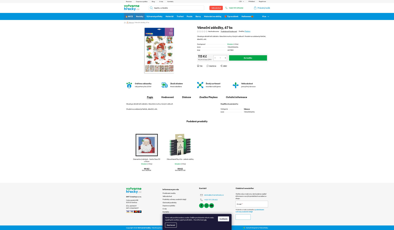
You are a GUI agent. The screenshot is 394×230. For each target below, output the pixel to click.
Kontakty (170, 1)
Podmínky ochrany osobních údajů (174, 199)
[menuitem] (129, 16)
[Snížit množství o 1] (215, 57)
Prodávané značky (169, 193)
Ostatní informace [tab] (236, 97)
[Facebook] (201, 205)
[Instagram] (206, 205)
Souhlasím (224, 219)
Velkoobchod (216, 8)
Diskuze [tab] (186, 97)
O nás (161, 1)
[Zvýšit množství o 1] (225, 57)
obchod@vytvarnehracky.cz (214, 195)
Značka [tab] (208, 97)
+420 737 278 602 (236, 8)
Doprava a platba (141, 1)
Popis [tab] (150, 97)
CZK (240, 1)
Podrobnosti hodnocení (229, 31)
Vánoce (247, 109)
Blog (153, 1)
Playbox (247, 31)
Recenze (129, 1)
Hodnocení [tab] (167, 97)
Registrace (262, 1)
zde (205, 220)
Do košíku (248, 58)
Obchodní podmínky (170, 203)
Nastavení (171, 225)
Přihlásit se (243, 217)
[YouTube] (211, 205)
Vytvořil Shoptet (252, 228)
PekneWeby (263, 228)
